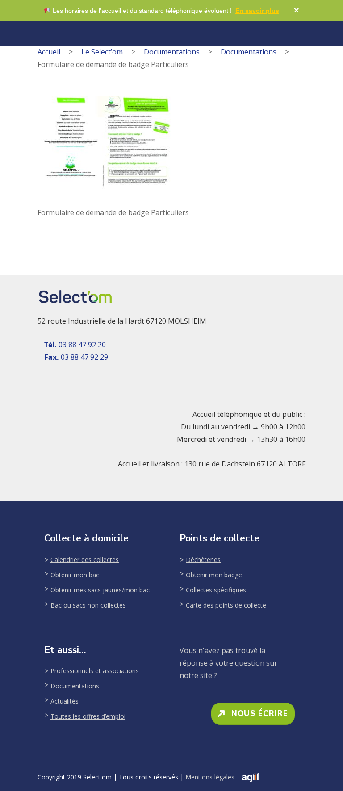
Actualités (64, 701)
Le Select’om (102, 52)
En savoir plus (257, 10)
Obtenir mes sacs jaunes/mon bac (100, 590)
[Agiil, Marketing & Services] (250, 777)
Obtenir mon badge (214, 574)
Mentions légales (209, 777)
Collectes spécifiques (216, 590)
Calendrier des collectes (84, 559)
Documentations (172, 52)
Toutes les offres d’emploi (87, 716)
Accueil (49, 52)
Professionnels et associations (94, 670)
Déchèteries (203, 559)
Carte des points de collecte (226, 605)
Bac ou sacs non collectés (88, 605)
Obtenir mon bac (74, 574)
